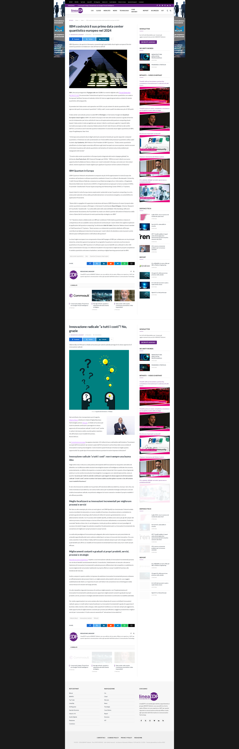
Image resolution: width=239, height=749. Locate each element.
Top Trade (83, 2)
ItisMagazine (72, 707)
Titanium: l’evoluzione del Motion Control (152, 156)
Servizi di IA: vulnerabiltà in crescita (159, 225)
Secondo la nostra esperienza (78, 559)
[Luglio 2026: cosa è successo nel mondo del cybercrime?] (145, 217)
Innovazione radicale (86, 618)
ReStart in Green (122, 2)
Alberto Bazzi (74, 618)
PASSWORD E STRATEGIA (159, 64)
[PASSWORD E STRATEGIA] (145, 67)
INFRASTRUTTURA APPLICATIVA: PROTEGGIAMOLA (157, 56)
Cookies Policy (113, 737)
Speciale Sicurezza (74, 710)
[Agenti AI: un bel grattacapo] (145, 295)
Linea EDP (89, 2)
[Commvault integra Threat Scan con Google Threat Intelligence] (79, 295)
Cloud (98, 10)
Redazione (72, 720)
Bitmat (71, 693)
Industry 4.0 (72, 713)
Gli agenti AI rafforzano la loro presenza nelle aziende (159, 274)
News (115, 10)
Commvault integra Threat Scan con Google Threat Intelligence (96, 5)
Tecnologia (124, 10)
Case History (134, 11)
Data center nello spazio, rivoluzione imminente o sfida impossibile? (124, 305)
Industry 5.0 (104, 2)
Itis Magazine (97, 2)
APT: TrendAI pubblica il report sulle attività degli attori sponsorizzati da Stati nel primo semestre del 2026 (160, 236)
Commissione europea (78, 442)
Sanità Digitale (113, 2)
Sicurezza (155, 10)
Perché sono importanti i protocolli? (150, 133)
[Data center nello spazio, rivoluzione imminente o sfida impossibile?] (124, 295)
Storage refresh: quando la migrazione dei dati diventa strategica (101, 305)
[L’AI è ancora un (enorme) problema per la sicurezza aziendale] (145, 248)
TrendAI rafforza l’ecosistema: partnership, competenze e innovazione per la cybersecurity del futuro (154, 83)
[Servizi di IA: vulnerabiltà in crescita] (145, 226)
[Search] (170, 10)
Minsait (84, 423)
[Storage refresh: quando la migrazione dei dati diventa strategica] (102, 295)
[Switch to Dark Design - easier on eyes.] (167, 10)
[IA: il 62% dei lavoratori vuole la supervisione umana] (145, 285)
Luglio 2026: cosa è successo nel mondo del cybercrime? (160, 215)
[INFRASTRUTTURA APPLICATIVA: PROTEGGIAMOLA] (145, 56)
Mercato (107, 10)
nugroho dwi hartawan (101, 411)
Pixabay (110, 411)
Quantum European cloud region (99, 256)
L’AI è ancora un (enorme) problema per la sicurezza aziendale (158, 247)
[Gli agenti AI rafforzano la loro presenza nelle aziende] (145, 275)
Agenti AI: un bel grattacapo (159, 292)
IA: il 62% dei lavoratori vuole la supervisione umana (160, 283)
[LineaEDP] (77, 10)
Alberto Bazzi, (73, 420)
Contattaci (141, 2)
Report (145, 10)
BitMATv (77, 2)
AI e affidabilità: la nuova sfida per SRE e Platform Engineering (160, 264)
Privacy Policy (126, 737)
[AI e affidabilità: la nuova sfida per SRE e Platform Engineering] (145, 265)
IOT (162, 10)
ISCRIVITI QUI (74, 95)
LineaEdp (71, 703)
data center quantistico (76, 256)
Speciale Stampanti (132, 2)
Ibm (87, 256)
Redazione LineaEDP (77, 34)
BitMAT (71, 2)
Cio (92, 10)
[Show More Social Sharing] (112, 39)
